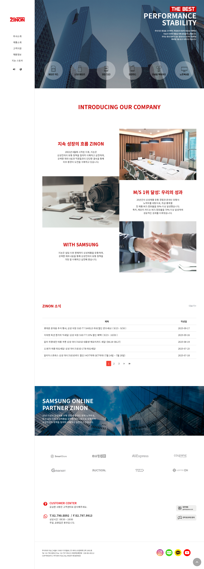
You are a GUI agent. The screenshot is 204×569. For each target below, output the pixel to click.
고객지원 (17, 48)
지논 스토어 (17, 60)
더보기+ (192, 305)
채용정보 (17, 54)
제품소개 (17, 42)
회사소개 (17, 36)
